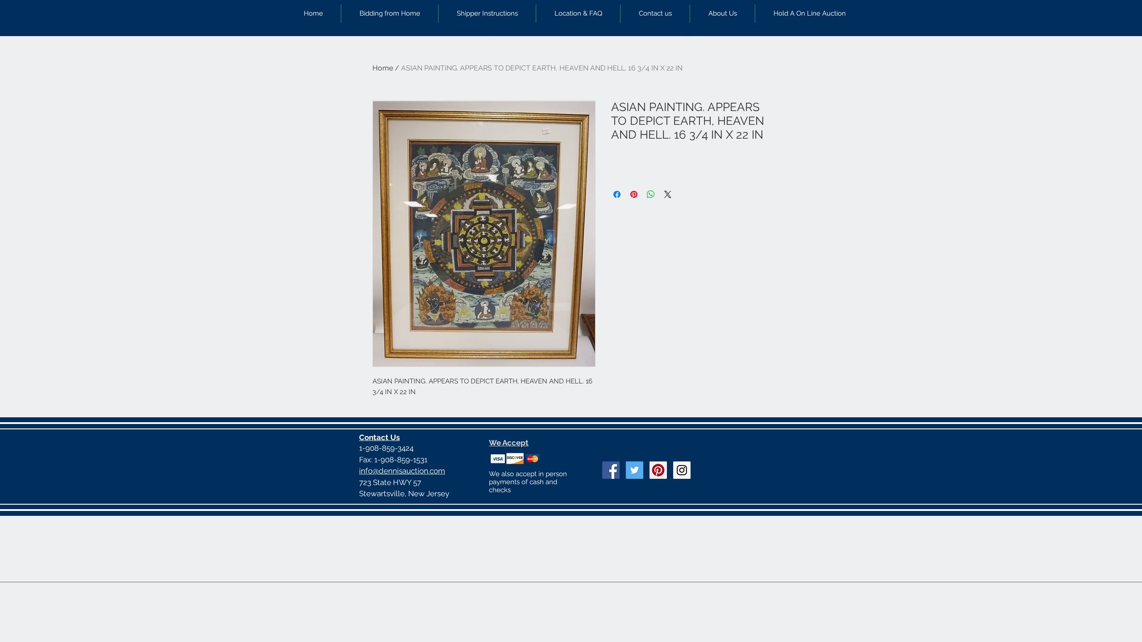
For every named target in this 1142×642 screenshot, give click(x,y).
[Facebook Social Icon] (611, 470)
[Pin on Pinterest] (634, 194)
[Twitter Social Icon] (634, 470)
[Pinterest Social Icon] (658, 470)
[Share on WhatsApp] (650, 194)
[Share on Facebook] (617, 194)
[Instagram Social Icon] (682, 470)
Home (382, 68)
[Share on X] (667, 194)
